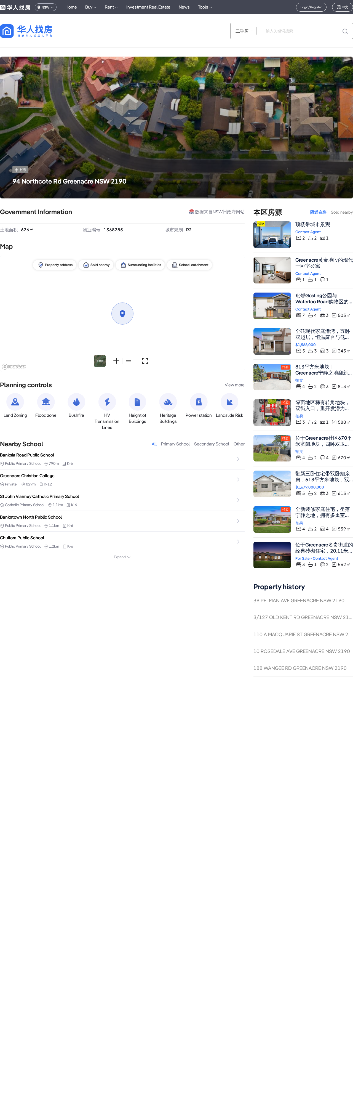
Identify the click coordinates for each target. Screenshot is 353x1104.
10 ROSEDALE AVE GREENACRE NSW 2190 (301, 651)
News (184, 7)
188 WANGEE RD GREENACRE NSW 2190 (300, 668)
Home (71, 7)
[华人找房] (15, 7)
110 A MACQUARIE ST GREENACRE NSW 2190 (303, 634)
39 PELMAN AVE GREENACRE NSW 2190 (298, 600)
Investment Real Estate (148, 7)
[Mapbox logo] (14, 366)
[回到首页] (35, 31)
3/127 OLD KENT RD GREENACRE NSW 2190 (303, 617)
